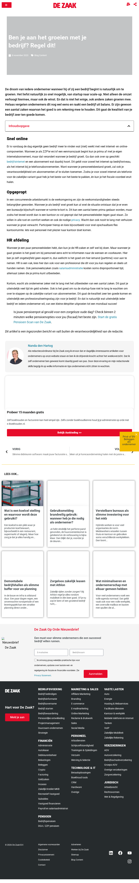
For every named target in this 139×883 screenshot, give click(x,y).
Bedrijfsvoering (50, 689)
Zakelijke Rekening (113, 737)
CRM (73, 782)
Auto (106, 694)
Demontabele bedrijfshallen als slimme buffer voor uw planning (21, 585)
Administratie (45, 745)
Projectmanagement (49, 723)
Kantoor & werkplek (114, 713)
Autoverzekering (112, 755)
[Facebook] (120, 853)
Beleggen (43, 764)
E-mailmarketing (79, 708)
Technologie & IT (83, 768)
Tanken (108, 723)
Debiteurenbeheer (47, 755)
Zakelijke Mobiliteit (113, 732)
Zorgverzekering (112, 774)
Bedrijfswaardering (48, 713)
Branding (76, 699)
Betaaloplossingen (81, 772)
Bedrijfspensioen (47, 821)
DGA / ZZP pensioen (48, 826)
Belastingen (44, 760)
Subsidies (43, 798)
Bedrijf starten (45, 708)
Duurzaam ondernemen (50, 728)
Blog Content (40, 55)
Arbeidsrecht (111, 787)
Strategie (43, 732)
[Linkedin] (111, 853)
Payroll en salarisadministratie (53, 808)
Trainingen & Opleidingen (84, 750)
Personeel (78, 735)
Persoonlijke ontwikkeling (51, 718)
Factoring (43, 774)
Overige (75, 792)
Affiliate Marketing (80, 694)
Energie (108, 699)
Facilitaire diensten (114, 708)
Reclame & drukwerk (82, 718)
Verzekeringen (115, 745)
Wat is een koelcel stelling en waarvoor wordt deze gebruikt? (22, 514)
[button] (128, 126)
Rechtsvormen (112, 792)
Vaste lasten (114, 689)
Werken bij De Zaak (80, 849)
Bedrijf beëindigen (47, 694)
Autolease (43, 750)
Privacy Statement (42, 675)
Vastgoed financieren (49, 803)
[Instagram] (129, 861)
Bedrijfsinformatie (47, 699)
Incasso (42, 784)
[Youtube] (129, 853)
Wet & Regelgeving (114, 796)
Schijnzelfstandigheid (82, 745)
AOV (106, 750)
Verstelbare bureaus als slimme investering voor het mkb (112, 514)
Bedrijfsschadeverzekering (118, 760)
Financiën (45, 740)
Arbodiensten (78, 740)
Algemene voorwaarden (49, 844)
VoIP (106, 728)
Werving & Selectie (80, 760)
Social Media (77, 728)
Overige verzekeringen (115, 769)
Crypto (41, 769)
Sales (74, 723)
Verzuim (75, 755)
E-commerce (77, 703)
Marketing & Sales (84, 689)
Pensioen (44, 816)
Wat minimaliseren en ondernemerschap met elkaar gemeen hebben (111, 585)
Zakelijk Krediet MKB (48, 789)
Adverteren (76, 844)
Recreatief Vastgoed (48, 794)
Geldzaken (43, 779)
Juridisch (111, 782)
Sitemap (75, 855)
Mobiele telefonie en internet (119, 718)
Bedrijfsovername (47, 703)
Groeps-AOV (110, 764)
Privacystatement (46, 855)
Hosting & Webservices (116, 703)
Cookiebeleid (44, 860)
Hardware (76, 787)
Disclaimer (43, 849)
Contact (41, 865)
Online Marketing (80, 713)
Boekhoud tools (79, 777)
